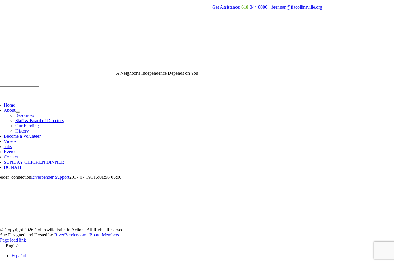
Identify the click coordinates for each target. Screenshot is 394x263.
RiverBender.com (70, 234)
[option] (203, 255)
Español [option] (19, 255)
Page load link (13, 240)
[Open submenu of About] (17, 112)
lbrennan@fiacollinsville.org (296, 7)
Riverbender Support (50, 177)
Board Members (104, 234)
